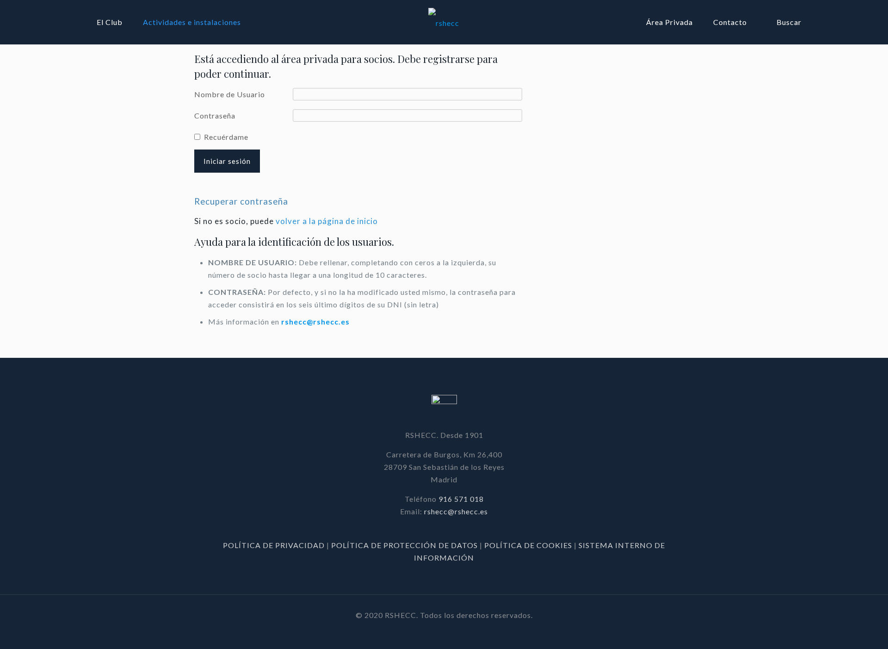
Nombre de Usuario (229, 94)
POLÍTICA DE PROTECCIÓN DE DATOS (405, 545)
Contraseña (214, 115)
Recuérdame (226, 136)
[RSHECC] (444, 22)
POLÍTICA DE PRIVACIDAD (275, 545)
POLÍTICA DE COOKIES (528, 545)
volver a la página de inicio (327, 221)
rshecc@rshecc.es (315, 321)
